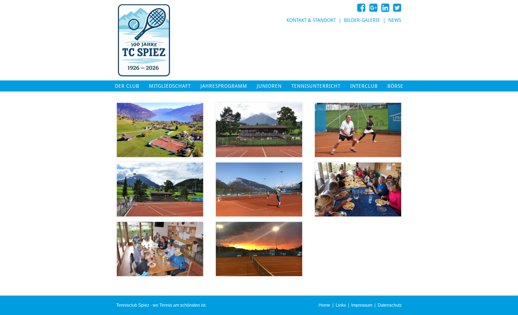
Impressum (361, 305)
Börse (395, 86)
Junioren (269, 86)
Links (341, 305)
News (394, 20)
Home (324, 305)
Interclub (364, 86)
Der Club (127, 86)
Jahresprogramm (223, 86)
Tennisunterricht (315, 86)
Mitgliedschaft (170, 86)
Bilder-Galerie (362, 20)
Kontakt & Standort (311, 20)
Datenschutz (390, 305)
